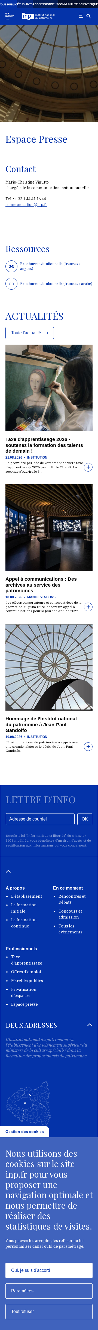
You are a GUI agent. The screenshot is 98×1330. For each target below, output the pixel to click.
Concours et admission (70, 914)
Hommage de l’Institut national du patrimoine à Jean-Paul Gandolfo (41, 724)
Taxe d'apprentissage (26, 960)
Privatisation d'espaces (23, 992)
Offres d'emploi (26, 971)
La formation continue (24, 923)
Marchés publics (27, 980)
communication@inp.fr (26, 204)
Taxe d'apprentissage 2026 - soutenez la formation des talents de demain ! (44, 445)
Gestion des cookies (24, 1131)
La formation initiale (24, 908)
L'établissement (26, 896)
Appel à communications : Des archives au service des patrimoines (41, 584)
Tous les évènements (70, 929)
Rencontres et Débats (72, 899)
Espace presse (24, 1004)
